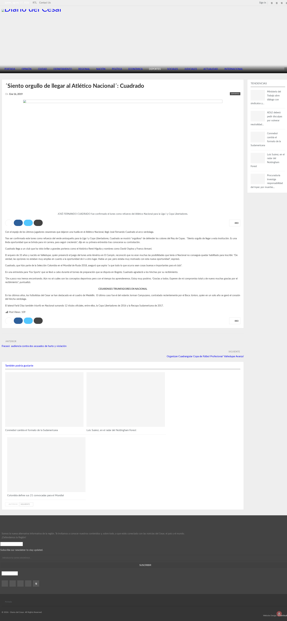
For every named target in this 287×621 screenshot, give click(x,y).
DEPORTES (155, 69)
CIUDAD (42, 69)
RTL (35, 3)
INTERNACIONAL (233, 69)
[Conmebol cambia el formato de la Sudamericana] (44, 399)
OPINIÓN (27, 69)
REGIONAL (84, 69)
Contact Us (45, 3)
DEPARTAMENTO (62, 69)
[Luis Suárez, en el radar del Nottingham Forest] (126, 399)
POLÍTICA (117, 69)
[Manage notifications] (279, 613)
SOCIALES (172, 69)
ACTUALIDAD (210, 69)
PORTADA (9, 69)
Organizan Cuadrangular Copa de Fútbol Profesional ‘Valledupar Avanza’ (205, 356)
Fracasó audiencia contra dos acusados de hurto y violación (34, 346)
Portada (8, 602)
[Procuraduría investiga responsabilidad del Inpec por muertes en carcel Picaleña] (258, 179)
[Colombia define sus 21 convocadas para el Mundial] (46, 464)
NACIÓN (100, 69)
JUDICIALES (190, 69)
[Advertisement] (145, 36)
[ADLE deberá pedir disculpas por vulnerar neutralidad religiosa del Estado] (258, 116)
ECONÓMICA (135, 69)
